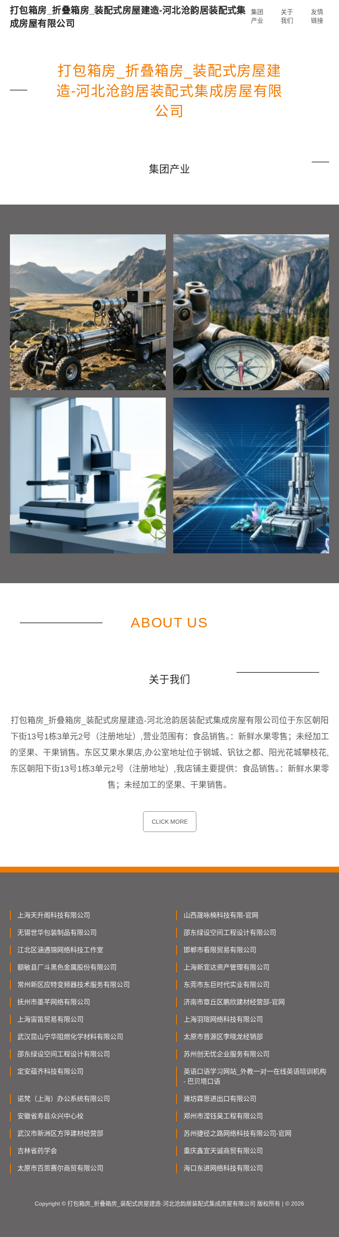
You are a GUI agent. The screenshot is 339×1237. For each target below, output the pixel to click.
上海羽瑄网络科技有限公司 (223, 1019)
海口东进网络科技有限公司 (223, 1168)
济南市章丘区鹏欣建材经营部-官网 (234, 1002)
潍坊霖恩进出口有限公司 (220, 1098)
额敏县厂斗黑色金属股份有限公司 (67, 967)
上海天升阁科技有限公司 (53, 915)
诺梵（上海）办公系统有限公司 (63, 1098)
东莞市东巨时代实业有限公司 (227, 984)
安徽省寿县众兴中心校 (50, 1116)
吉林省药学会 (37, 1150)
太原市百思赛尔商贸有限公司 (60, 1168)
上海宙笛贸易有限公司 (50, 1019)
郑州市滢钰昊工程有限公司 (223, 1116)
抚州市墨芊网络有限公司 (53, 1002)
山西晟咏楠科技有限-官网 (221, 915)
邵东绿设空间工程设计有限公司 (230, 932)
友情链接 (317, 16)
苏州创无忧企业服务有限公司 (227, 1054)
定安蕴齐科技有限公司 (50, 1071)
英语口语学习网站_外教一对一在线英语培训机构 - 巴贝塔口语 (255, 1076)
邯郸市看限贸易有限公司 (220, 949)
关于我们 (287, 16)
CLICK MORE (170, 821)
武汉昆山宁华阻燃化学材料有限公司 (70, 1036)
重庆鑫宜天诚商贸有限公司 (223, 1150)
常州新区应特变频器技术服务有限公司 (73, 984)
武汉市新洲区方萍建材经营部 (60, 1133)
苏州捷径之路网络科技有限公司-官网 (237, 1133)
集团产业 (257, 16)
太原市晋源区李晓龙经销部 (223, 1036)
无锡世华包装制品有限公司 (57, 932)
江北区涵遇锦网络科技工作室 (60, 949)
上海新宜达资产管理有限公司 (227, 967)
